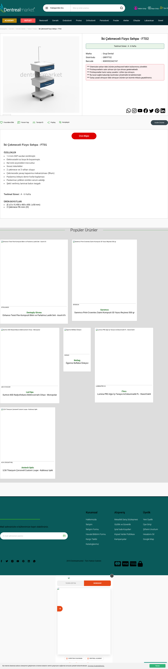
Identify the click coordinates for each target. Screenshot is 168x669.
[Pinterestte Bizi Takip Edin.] (158, 111)
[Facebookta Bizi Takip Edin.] (146, 111)
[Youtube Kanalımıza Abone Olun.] (140, 111)
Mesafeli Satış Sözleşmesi (126, 519)
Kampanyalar (120, 539)
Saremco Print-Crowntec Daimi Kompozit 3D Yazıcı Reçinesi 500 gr (104, 311)
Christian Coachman (75, 658)
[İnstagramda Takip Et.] (135, 111)
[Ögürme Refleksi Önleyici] (77, 341)
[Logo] (17, 8)
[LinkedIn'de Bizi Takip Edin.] (163, 111)
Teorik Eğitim (70, 583)
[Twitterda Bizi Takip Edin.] (152, 111)
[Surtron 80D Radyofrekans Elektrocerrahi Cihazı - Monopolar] (29, 357)
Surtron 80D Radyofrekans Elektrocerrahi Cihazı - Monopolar (30, 393)
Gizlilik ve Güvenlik (122, 524)
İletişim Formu (92, 529)
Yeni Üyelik (148, 519)
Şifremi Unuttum (150, 529)
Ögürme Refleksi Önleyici (77, 361)
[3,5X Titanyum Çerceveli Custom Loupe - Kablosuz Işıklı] (27, 434)
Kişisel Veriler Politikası (124, 534)
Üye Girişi (147, 524)
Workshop (97, 583)
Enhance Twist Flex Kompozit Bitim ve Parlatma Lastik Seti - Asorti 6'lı (34, 313)
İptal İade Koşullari (122, 529)
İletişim (89, 524)
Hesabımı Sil (148, 534)
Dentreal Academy (95, 658)
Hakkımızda (91, 519)
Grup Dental (108, 53)
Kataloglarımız (92, 544)
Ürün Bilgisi (84, 136)
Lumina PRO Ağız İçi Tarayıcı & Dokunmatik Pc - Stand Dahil (124, 392)
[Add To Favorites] (7, 122)
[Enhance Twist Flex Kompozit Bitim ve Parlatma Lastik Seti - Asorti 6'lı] (34, 273)
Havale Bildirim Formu (96, 534)
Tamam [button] (157, 666)
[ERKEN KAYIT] (108, 608)
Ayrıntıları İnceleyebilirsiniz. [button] (96, 666)
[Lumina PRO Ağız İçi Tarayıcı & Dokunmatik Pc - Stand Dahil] (124, 357)
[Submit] (64, 536)
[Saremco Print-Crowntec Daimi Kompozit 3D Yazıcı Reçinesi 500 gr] (104, 272)
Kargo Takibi (91, 539)
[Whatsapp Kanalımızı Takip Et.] (129, 111)
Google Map (148, 539)
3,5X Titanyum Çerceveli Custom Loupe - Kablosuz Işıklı (28, 469)
